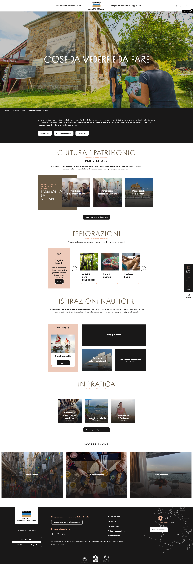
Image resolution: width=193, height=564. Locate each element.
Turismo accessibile (116, 531)
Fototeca (111, 521)
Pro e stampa (113, 526)
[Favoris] (180, 5)
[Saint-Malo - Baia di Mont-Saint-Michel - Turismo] (96, 6)
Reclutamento (113, 536)
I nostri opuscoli (114, 517)
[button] (176, 5)
